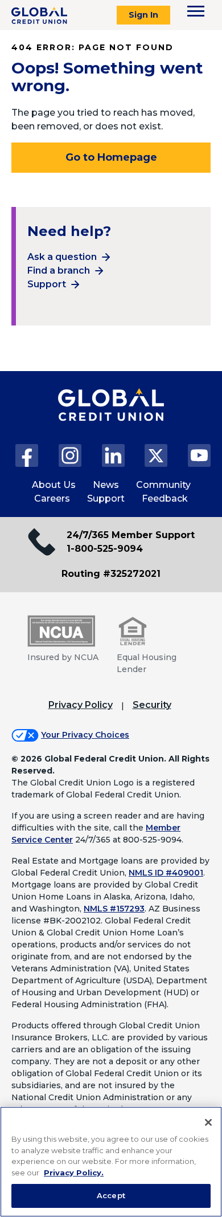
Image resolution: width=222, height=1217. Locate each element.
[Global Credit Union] (39, 15)
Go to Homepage (111, 157)
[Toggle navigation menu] (195, 11)
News (106, 484)
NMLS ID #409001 (166, 873)
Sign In (143, 15)
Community (163, 484)
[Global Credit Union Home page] (111, 416)
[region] (111, 1161)
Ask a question (62, 256)
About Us (54, 484)
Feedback (165, 498)
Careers (52, 498)
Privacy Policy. (74, 1172)
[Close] (208, 1122)
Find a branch (58, 270)
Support (46, 284)
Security (152, 704)
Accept (111, 1195)
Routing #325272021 (111, 573)
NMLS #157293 (114, 908)
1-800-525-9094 (105, 548)
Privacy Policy (80, 704)
